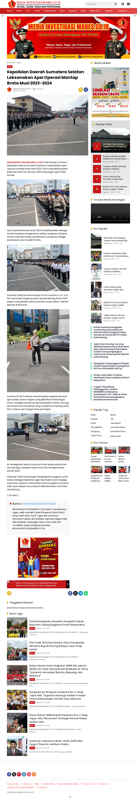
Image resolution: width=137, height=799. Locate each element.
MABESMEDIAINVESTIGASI (22, 89)
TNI (111, 419)
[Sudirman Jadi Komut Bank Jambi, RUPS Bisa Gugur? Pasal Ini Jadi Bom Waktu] (17, 746)
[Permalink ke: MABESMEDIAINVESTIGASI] (10, 89)
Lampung (95, 431)
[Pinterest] (19, 774)
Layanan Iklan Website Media (20, 787)
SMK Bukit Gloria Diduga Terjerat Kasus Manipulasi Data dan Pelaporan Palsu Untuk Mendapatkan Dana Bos (116, 239)
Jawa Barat (115, 423)
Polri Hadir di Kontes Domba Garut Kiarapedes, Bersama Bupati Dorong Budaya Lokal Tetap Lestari (57, 646)
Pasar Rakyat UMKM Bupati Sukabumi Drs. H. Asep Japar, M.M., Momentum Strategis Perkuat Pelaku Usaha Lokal (58, 718)
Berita (32, 628)
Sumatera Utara (117, 431)
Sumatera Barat (117, 427)
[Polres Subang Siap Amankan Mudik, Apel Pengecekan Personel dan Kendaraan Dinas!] (96, 290)
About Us (27, 784)
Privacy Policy (13, 784)
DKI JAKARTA (96, 427)
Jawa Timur (96, 435)
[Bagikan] (86, 89)
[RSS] (34, 774)
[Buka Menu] (128, 4)
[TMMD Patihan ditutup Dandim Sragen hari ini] (96, 318)
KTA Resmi (42, 787)
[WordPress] (24, 774)
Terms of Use (88, 784)
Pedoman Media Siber (68, 784)
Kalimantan (115, 436)
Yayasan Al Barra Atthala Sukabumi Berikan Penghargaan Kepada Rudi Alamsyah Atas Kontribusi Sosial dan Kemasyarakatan (115, 167)
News (10, 67)
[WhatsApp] (86, 593)
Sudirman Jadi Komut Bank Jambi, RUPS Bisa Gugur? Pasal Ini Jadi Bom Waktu (55, 742)
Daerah (94, 419)
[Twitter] (75, 593)
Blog (37, 784)
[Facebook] (70, 593)
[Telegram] (80, 593)
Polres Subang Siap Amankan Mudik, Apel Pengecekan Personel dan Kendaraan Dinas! (115, 178)
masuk (21, 607)
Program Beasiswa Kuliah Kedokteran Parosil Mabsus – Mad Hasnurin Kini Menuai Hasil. (115, 157)
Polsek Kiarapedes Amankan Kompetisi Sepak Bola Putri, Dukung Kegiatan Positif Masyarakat (57, 623)
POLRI (93, 423)
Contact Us (103, 784)
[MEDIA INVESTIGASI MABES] (35, 4)
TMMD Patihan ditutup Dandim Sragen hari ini (114, 316)
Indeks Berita (48, 784)
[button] (115, 4)
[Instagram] (29, 774)
